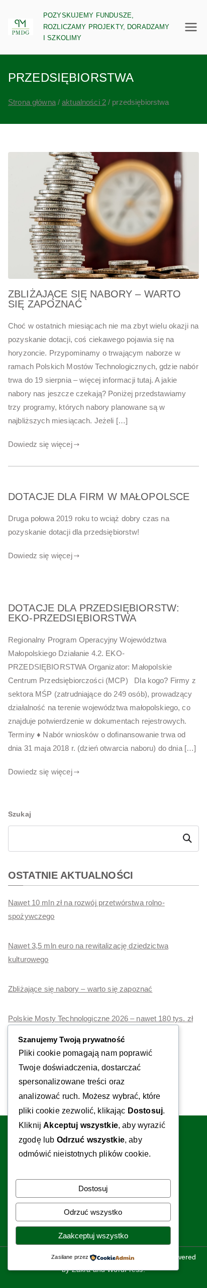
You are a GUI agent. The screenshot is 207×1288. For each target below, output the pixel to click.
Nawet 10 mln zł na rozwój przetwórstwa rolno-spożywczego (86, 909)
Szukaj (19, 814)
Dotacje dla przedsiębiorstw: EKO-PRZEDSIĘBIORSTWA (93, 612)
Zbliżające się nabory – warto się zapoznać (94, 298)
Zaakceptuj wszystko (93, 1235)
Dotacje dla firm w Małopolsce (98, 496)
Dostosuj (93, 1188)
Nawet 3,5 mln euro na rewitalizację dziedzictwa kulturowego (88, 952)
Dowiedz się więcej (40, 444)
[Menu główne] (191, 27)
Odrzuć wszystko (93, 1212)
